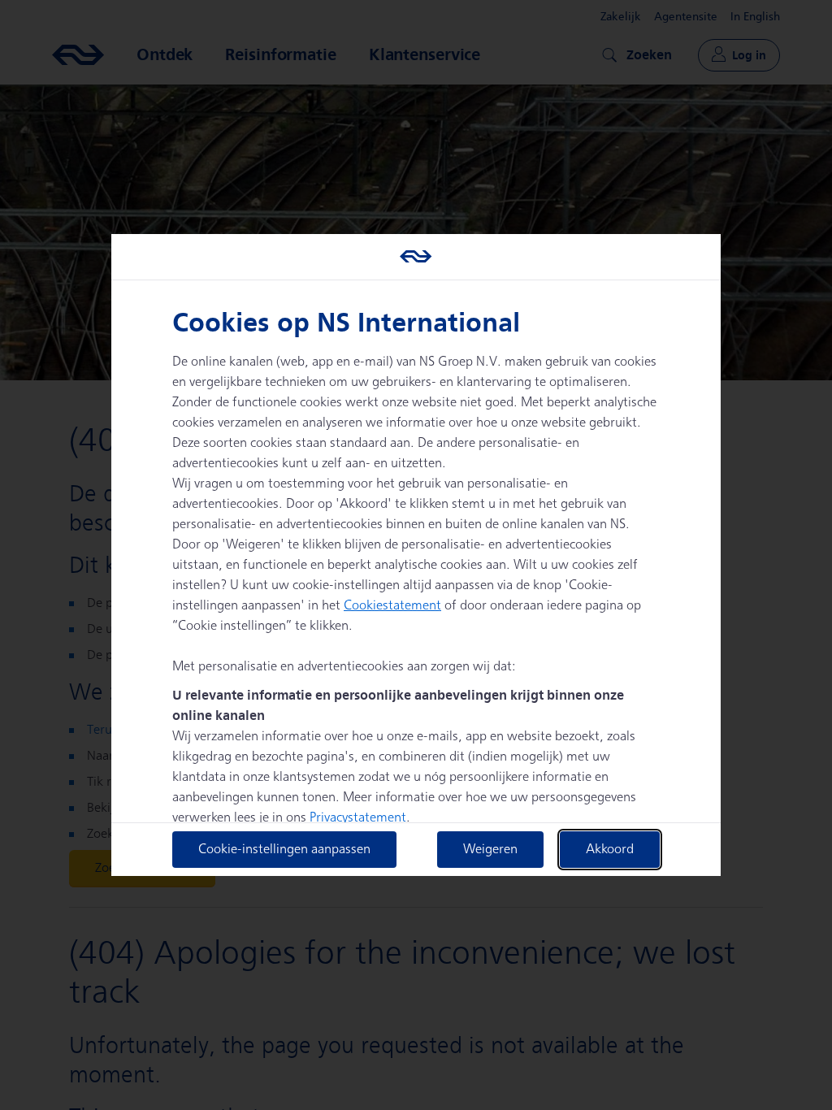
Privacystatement (358, 818)
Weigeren (490, 849)
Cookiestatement (392, 606)
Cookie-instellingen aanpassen (284, 849)
